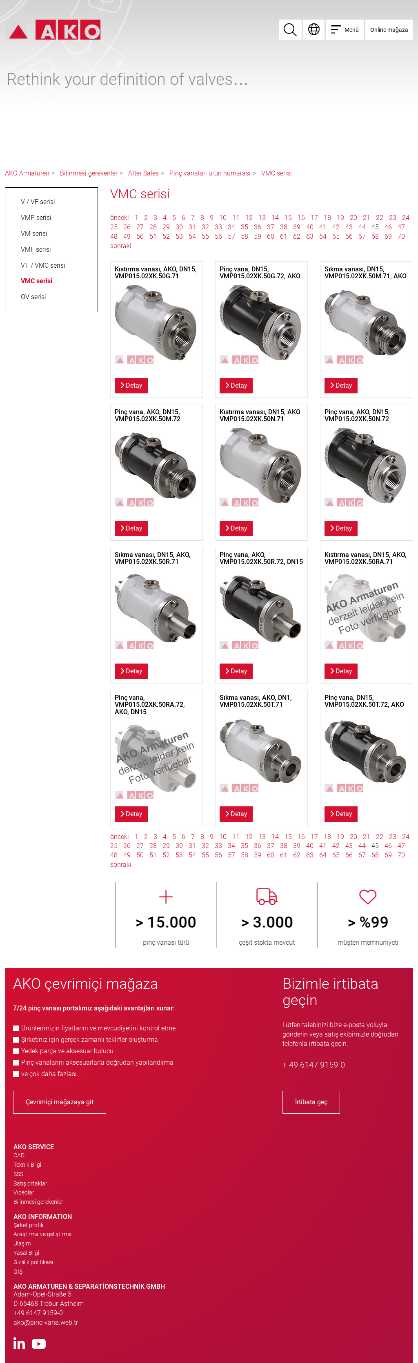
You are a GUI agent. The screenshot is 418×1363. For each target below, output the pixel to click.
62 (296, 236)
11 (236, 218)
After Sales (143, 173)
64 (323, 236)
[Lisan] (314, 30)
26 (127, 227)
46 (388, 227)
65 (336, 236)
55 (205, 236)
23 (392, 218)
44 (362, 227)
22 (379, 218)
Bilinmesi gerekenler (89, 173)
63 (310, 236)
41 (323, 227)
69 (388, 236)
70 (401, 236)
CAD (18, 1155)
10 (223, 218)
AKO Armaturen (27, 173)
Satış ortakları (31, 1183)
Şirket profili (28, 1225)
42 (336, 227)
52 (166, 236)
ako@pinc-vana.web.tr (45, 1322)
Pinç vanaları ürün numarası (210, 173)
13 (262, 218)
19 (340, 218)
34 (231, 227)
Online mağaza (389, 30)
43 (349, 227)
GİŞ (17, 1271)
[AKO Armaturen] (53, 29)
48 (114, 236)
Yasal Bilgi (26, 1253)
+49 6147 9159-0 (38, 1313)
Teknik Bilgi (27, 1164)
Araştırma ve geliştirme (42, 1234)
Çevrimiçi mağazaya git (59, 1102)
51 (153, 236)
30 (179, 227)
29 (166, 227)
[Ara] (290, 30)
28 (153, 227)
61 (283, 236)
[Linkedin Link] (19, 1344)
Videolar (23, 1192)
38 (283, 227)
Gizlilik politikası (33, 1262)
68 (375, 236)
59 (257, 236)
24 (405, 218)
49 (127, 236)
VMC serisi (276, 173)
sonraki (120, 246)
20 (353, 218)
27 (140, 227)
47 (401, 227)
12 (249, 218)
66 (349, 236)
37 (270, 227)
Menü (352, 30)
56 (218, 236)
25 (114, 227)
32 (205, 227)
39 (296, 227)
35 (244, 227)
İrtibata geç (311, 1102)
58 (244, 236)
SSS (18, 1174)
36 (257, 227)
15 (288, 218)
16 (301, 218)
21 (366, 218)
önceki (120, 218)
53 (179, 236)
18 (327, 218)
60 (270, 236)
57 (231, 236)
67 (362, 236)
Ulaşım (22, 1243)
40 (310, 227)
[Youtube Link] (38, 1344)
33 (218, 227)
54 (192, 236)
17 (314, 218)
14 (275, 218)
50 (140, 236)
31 (192, 227)
